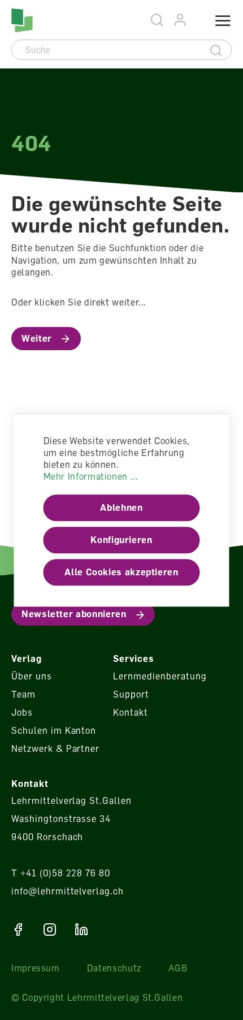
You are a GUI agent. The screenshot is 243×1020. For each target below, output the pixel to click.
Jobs (22, 712)
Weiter (36, 338)
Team (23, 694)
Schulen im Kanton (53, 730)
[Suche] (216, 49)
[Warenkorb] (196, 21)
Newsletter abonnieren (73, 613)
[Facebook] (18, 929)
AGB (178, 968)
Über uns (31, 676)
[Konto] (180, 20)
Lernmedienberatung (159, 676)
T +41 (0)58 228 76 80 (60, 873)
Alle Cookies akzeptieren (121, 572)
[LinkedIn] (81, 929)
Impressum (35, 968)
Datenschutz (114, 968)
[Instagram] (50, 929)
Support (131, 694)
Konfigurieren (121, 540)
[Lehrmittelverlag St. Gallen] (22, 20)
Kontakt (130, 712)
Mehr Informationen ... (91, 477)
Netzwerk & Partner (55, 748)
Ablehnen (121, 508)
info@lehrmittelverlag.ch (67, 891)
